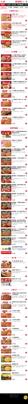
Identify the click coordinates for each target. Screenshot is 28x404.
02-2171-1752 (16, 396)
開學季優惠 (16, 7)
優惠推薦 (3, 4)
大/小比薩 (8, 4)
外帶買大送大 (3, 7)
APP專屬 (10, 7)
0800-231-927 (16, 395)
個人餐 (21, 7)
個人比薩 (14, 4)
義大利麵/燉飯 (20, 4)
